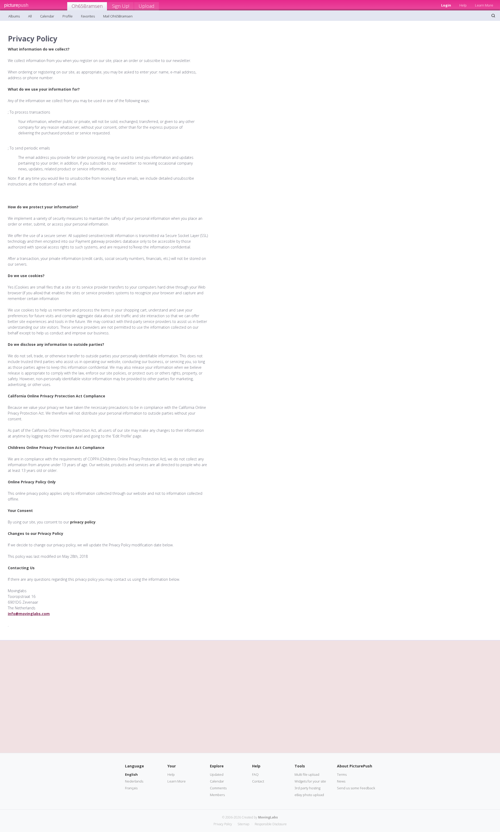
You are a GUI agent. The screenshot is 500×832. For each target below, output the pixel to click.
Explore (217, 766)
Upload (146, 6)
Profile (68, 16)
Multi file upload (307, 774)
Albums (14, 16)
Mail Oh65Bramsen (118, 16)
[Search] (493, 15)
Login (446, 5)
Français (131, 788)
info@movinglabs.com (29, 613)
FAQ (255, 774)
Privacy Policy (223, 824)
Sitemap (243, 824)
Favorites (88, 16)
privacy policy (83, 522)
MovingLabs (268, 817)
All (30, 16)
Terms (342, 774)
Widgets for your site (310, 781)
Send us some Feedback (356, 788)
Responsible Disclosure (271, 824)
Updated (216, 774)
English (131, 774)
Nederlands (134, 781)
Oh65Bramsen (87, 6)
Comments (218, 788)
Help (463, 5)
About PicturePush (354, 766)
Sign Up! (120, 6)
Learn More (484, 5)
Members (217, 794)
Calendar (47, 16)
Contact (258, 781)
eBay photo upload (309, 794)
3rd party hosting (307, 788)
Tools (300, 766)
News (341, 781)
